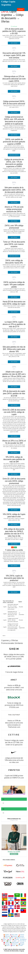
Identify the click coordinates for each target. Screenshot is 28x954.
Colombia (16, 939)
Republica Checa (20, 937)
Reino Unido (14, 934)
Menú (21, 9)
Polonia (22, 934)
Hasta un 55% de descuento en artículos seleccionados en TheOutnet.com (14, 724)
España (7, 934)
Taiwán (7, 942)
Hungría (22, 944)
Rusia (13, 945)
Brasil (9, 941)
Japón (15, 941)
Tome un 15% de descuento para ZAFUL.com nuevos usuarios (14, 244)
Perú (4, 941)
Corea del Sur (22, 941)
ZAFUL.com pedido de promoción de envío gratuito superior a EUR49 (14, 141)
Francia (6, 937)
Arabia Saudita (15, 942)
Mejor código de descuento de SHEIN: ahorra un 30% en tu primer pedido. (14, 656)
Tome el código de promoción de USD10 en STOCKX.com (14, 705)
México (4, 939)
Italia (12, 937)
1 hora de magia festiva (14, 672)
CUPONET (20, 945)
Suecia (8, 945)
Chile (10, 939)
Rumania (21, 936)
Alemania (7, 936)
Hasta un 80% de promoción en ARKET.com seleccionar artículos (14, 687)
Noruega (7, 944)
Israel (22, 942)
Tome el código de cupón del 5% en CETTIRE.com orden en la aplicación (14, 742)
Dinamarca (15, 944)
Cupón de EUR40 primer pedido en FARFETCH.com (14, 777)
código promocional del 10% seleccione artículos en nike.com (14, 760)
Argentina (23, 939)
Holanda (14, 936)
